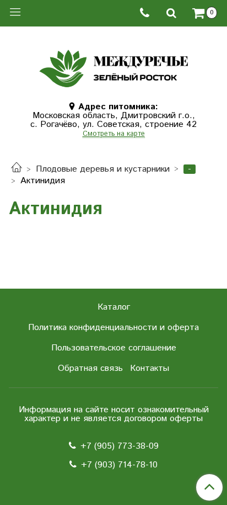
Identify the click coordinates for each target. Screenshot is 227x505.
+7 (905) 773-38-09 (119, 446)
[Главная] (16, 169)
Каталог (114, 307)
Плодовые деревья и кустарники (103, 169)
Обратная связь (90, 368)
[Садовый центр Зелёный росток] (113, 66)
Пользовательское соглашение (113, 348)
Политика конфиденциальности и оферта (113, 327)
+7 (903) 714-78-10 (119, 465)
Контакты (149, 368)
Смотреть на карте (114, 134)
